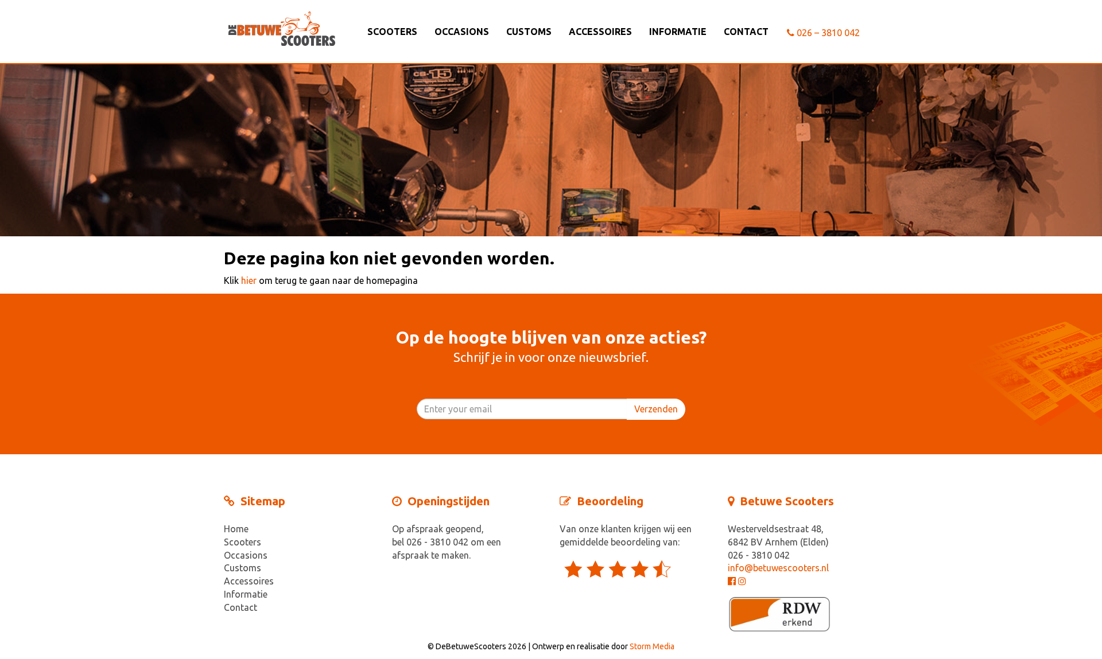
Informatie (678, 31)
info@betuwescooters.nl (778, 568)
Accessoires (600, 31)
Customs (529, 31)
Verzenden (656, 409)
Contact (746, 31)
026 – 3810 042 (827, 33)
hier (249, 280)
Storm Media (652, 646)
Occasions (461, 31)
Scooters (392, 31)
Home (236, 529)
